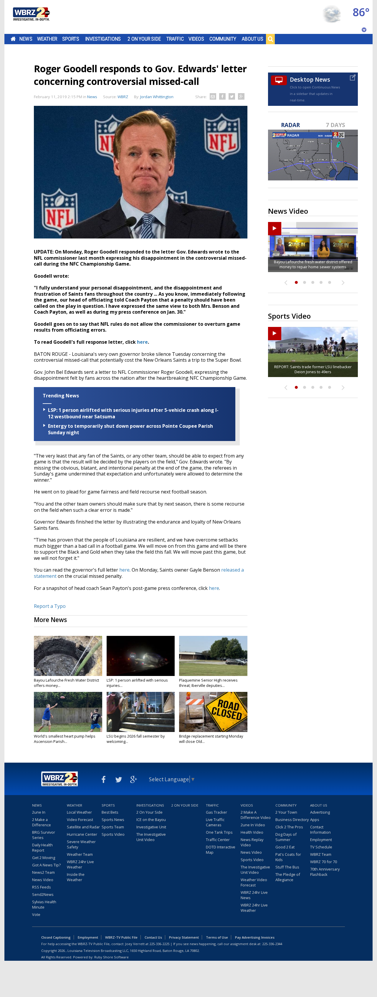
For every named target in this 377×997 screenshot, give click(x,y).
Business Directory (292, 819)
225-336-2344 (272, 944)
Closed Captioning (56, 937)
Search (270, 39)
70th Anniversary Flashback (325, 871)
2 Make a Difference (41, 822)
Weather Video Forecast (254, 882)
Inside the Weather (76, 877)
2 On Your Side (144, 39)
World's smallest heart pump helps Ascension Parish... (64, 738)
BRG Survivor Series (43, 835)
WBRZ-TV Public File (121, 937)
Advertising (320, 812)
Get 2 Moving (43, 857)
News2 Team (43, 872)
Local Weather (79, 812)
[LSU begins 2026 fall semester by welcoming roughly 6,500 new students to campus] (141, 712)
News (25, 39)
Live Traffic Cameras (215, 822)
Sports (70, 39)
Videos (196, 39)
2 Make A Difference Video (256, 815)
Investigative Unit (151, 827)
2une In (38, 812)
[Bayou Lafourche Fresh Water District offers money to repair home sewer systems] (68, 656)
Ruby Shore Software (111, 957)
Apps (314, 819)
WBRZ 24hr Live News (254, 895)
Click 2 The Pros (289, 827)
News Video (42, 879)
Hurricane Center (82, 834)
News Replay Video (252, 842)
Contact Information (320, 829)
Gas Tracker (216, 812)
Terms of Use (217, 937)
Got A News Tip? (46, 865)
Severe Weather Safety (81, 844)
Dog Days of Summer (286, 837)
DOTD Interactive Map (220, 849)
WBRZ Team (320, 854)
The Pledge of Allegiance (287, 877)
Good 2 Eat (285, 847)
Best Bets (110, 812)
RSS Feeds (41, 887)
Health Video (252, 832)
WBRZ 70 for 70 (323, 861)
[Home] (31, 17)
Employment (321, 839)
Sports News (113, 819)
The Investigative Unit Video (151, 837)
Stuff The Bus (287, 867)
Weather (47, 39)
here (142, 342)
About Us (252, 39)
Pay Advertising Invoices (255, 937)
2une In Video (253, 824)
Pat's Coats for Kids (288, 857)
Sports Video (113, 834)
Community (222, 39)
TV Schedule (321, 847)
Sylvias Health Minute (44, 904)
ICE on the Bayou (151, 819)
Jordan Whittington (156, 96)
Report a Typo (50, 606)
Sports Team (113, 827)
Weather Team (80, 854)
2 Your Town (286, 812)
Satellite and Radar (83, 827)
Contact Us (153, 937)
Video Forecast (80, 819)
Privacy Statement (184, 937)
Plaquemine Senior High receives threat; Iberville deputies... (208, 682)
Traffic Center (218, 839)
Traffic (175, 39)
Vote (36, 914)
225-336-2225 (159, 944)
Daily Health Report (42, 847)
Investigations (103, 39)
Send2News (43, 894)
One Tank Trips (219, 832)
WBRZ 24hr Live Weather (80, 864)
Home (13, 39)
